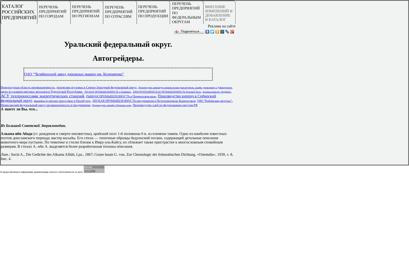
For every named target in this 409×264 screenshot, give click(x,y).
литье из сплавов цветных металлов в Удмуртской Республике (41, 91)
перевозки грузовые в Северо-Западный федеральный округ (97, 87)
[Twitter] (212, 32)
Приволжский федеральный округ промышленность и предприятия (45, 105)
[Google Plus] (232, 32)
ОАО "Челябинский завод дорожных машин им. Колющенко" (74, 74)
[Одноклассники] (217, 32)
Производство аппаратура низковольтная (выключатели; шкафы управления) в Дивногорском (185, 87)
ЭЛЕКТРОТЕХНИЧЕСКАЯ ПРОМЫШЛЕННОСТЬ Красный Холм (167, 92)
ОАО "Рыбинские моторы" (214, 101)
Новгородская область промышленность (28, 87)
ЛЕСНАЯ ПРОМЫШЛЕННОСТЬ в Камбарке (107, 92)
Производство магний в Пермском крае (111, 105)
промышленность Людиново (217, 92)
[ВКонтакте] (207, 32)
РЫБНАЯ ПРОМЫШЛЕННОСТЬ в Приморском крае (121, 96)
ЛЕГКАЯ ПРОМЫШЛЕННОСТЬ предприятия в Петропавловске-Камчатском (143, 101)
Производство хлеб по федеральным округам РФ (165, 105)
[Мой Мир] (222, 32)
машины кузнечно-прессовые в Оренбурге (62, 101)
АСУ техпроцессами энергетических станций (42, 96)
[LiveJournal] (227, 32)
